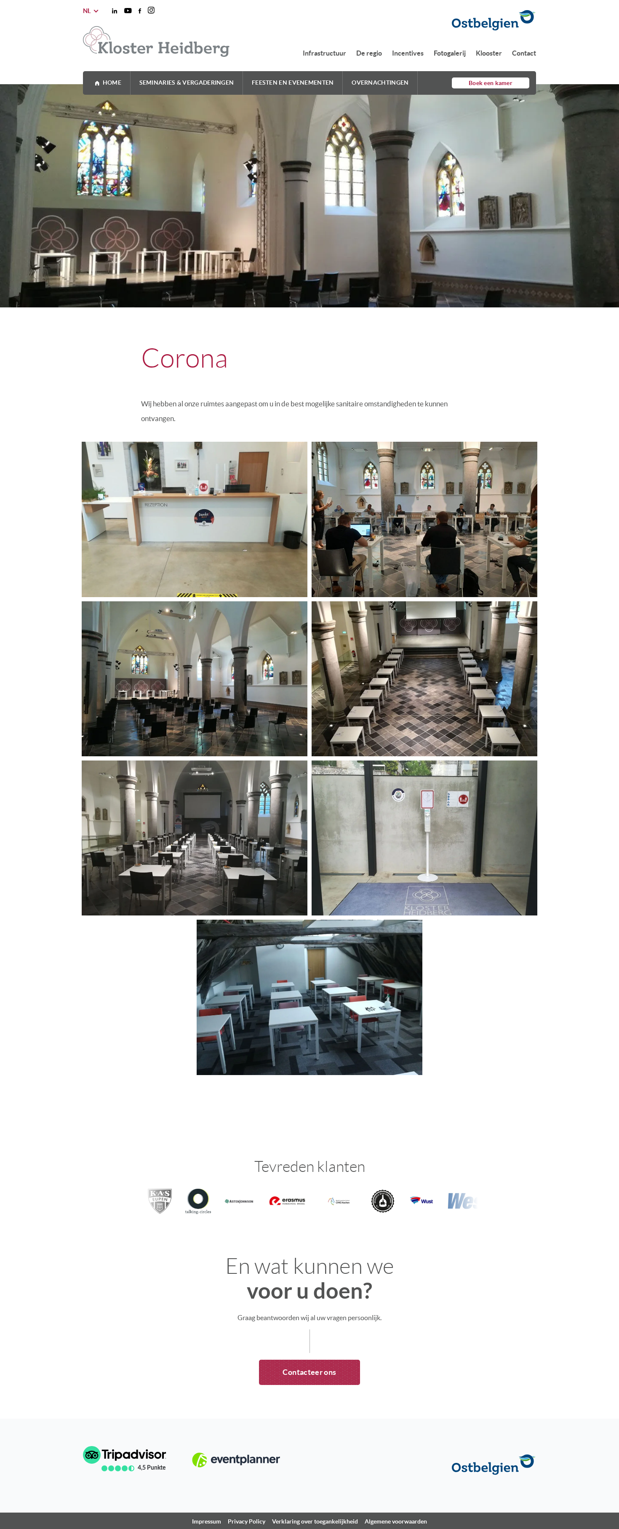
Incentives (408, 53)
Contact (524, 53)
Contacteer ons (309, 1372)
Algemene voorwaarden (396, 1521)
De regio (369, 53)
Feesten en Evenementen (293, 82)
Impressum (206, 1521)
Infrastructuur (324, 53)
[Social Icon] (114, 11)
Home (112, 82)
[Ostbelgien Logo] (414, 21)
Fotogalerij (450, 53)
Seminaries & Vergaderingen (186, 82)
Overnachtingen (380, 82)
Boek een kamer (490, 83)
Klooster (489, 53)
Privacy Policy (246, 1521)
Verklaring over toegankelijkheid (315, 1521)
